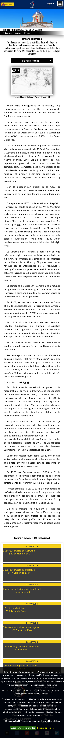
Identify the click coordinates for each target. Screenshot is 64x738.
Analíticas (55, 721)
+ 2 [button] (17, 70)
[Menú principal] (60, 3)
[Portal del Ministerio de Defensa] (10, 4)
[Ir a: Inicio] (32, 4)
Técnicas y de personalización (34, 721)
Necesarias (13, 721)
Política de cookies (45, 728)
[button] (32, 81)
